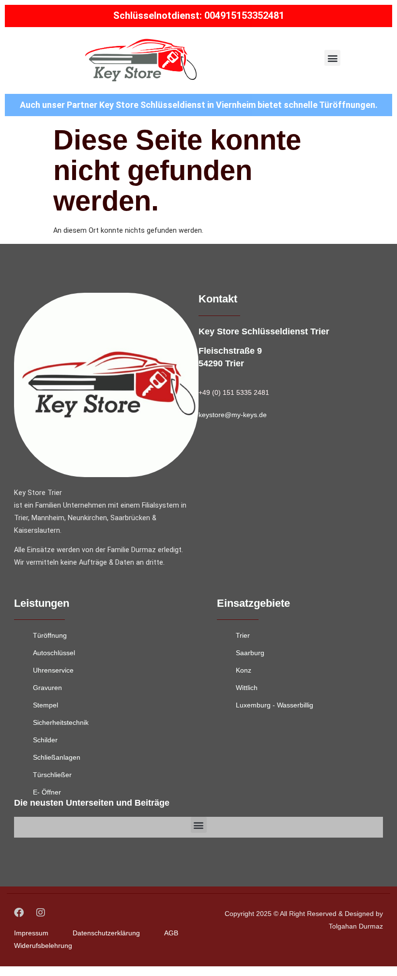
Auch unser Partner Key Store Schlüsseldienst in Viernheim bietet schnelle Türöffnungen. (199, 105)
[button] (332, 58)
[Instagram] (41, 912)
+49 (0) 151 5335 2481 (233, 392)
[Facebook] (19, 912)
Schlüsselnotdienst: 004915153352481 (198, 15)
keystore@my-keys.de (232, 415)
